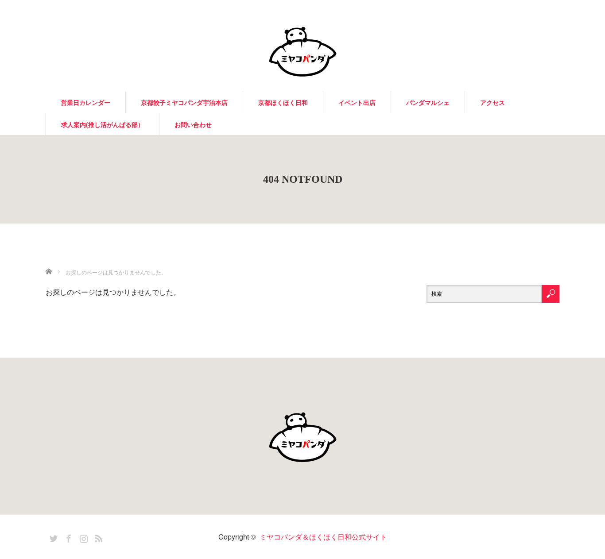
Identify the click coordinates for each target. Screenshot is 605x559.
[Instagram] (82, 537)
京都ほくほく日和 (283, 102)
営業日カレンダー (85, 102)
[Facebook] (67, 537)
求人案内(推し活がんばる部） (102, 124)
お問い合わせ (193, 124)
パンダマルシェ (428, 102)
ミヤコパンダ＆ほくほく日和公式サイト (323, 537)
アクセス (492, 102)
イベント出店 (357, 102)
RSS (97, 537)
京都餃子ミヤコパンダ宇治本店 (184, 102)
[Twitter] (52, 537)
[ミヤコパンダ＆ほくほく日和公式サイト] (302, 50)
